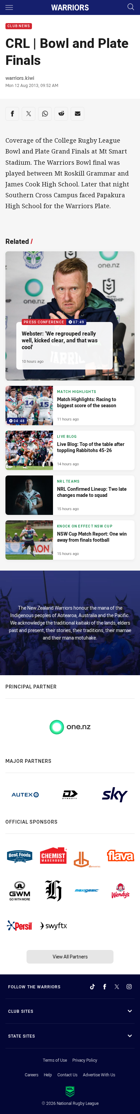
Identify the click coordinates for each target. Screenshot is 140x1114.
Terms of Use (55, 1060)
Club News (18, 26)
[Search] (131, 7)
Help (48, 1074)
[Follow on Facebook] (104, 987)
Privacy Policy (84, 1060)
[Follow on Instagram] (129, 987)
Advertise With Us (99, 1074)
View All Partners (70, 956)
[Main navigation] (9, 7)
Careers (31, 1074)
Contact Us (67, 1074)
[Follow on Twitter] (117, 987)
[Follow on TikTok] (92, 987)
